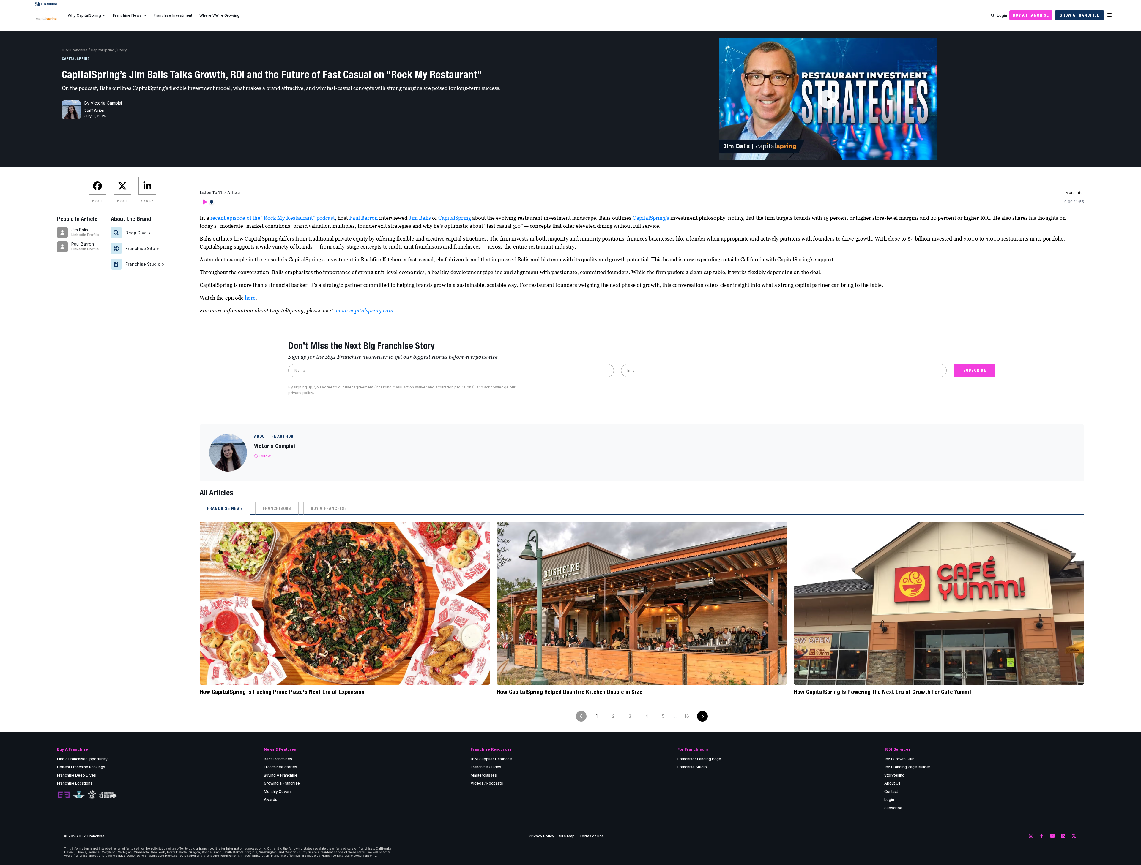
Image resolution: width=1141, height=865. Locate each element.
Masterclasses (484, 775)
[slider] (211, 202)
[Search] (993, 15)
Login (1002, 15)
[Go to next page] (702, 716)
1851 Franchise (75, 50)
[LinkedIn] (1063, 836)
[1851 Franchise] (46, 18)
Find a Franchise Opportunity (82, 759)
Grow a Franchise (1079, 15)
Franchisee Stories (280, 767)
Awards (270, 799)
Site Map (567, 836)
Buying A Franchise (280, 775)
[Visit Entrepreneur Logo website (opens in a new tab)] (63, 794)
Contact (891, 791)
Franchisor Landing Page (699, 759)
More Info (1074, 192)
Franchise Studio (692, 767)
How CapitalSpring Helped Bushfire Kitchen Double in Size (569, 691)
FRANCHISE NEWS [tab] (225, 508)
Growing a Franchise (282, 783)
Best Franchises (278, 759)
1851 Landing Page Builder (907, 767)
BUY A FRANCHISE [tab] (329, 508)
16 (687, 716)
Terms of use (591, 836)
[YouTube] (1052, 836)
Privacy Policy (541, 836)
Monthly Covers (278, 791)
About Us (892, 783)
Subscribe (893, 808)
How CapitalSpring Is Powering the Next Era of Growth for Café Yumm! (882, 691)
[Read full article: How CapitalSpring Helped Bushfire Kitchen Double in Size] (642, 603)
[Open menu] (1109, 15)
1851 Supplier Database (491, 759)
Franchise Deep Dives (76, 775)
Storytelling (894, 775)
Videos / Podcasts (487, 783)
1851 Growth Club (899, 759)
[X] (1074, 836)
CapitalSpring (102, 50)
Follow (265, 456)
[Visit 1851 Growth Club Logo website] (108, 795)
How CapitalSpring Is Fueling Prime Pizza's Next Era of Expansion (282, 691)
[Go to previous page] (581, 716)
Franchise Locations (74, 783)
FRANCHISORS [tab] (277, 508)
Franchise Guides (486, 767)
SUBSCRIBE (974, 370)
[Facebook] (1042, 836)
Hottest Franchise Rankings (81, 767)
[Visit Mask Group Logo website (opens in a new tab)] (92, 794)
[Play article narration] (204, 202)
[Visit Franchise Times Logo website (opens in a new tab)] (79, 795)
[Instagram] (1031, 836)
